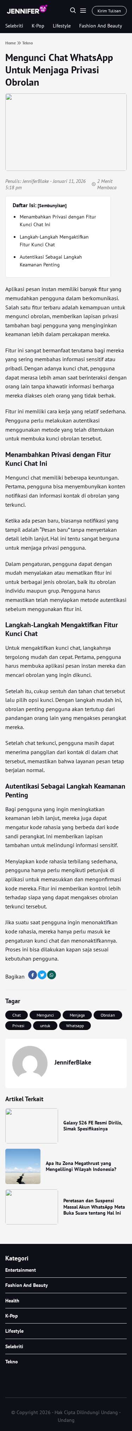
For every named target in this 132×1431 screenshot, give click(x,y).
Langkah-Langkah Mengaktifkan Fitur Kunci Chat (54, 241)
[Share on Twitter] (42, 974)
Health (12, 1300)
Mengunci (45, 1015)
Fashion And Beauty (100, 26)
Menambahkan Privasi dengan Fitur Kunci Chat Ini (58, 221)
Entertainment (20, 1270)
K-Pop (38, 26)
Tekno (11, 1361)
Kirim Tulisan (109, 10)
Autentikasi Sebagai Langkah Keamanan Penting (51, 261)
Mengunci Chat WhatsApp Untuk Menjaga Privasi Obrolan (59, 69)
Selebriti (14, 26)
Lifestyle (62, 26)
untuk (45, 1025)
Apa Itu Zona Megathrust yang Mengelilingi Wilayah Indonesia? (81, 1166)
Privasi (18, 1025)
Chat (16, 1015)
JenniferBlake (36, 181)
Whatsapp (75, 1025)
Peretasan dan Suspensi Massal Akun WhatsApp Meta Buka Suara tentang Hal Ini (94, 1206)
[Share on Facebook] (32, 974)
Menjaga (77, 1015)
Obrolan (108, 1015)
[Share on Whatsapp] (51, 974)
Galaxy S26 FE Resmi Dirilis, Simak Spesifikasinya (92, 1125)
